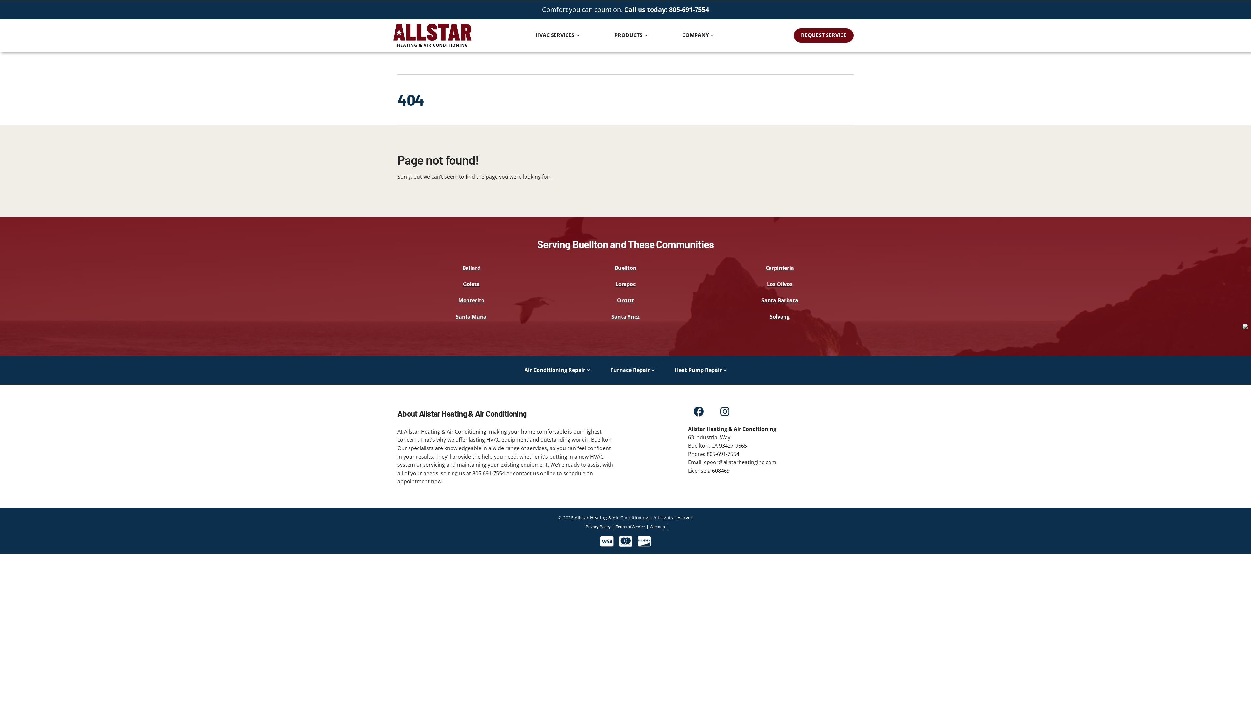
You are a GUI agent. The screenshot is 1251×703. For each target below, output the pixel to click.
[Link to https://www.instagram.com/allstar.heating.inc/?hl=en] (724, 411)
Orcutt (625, 300)
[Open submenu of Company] (713, 35)
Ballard (471, 267)
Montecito (471, 300)
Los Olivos (779, 284)
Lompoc (625, 284)
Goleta (471, 284)
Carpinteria (780, 267)
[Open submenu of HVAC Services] (578, 35)
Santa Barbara (779, 300)
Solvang (780, 316)
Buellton (625, 267)
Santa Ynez (625, 316)
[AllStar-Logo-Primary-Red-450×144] (432, 25)
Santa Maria (471, 316)
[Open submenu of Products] (646, 35)
